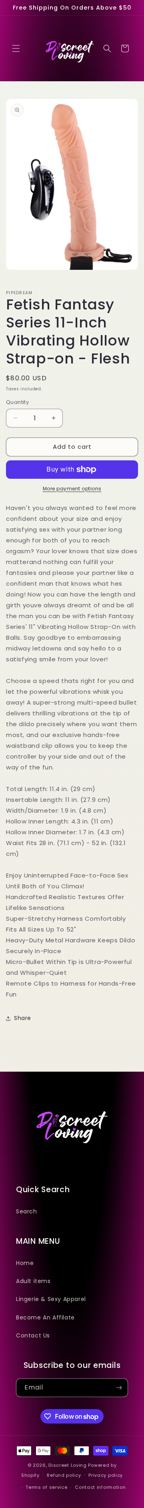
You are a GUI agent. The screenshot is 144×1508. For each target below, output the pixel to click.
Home (25, 1263)
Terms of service (46, 1487)
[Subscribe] (119, 1387)
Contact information (100, 1487)
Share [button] (22, 1018)
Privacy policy (105, 1475)
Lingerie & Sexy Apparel (51, 1299)
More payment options (72, 488)
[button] (16, 48)
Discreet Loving (67, 1465)
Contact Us (33, 1335)
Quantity (17, 402)
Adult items (33, 1281)
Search (26, 1211)
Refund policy (64, 1475)
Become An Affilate (45, 1317)
